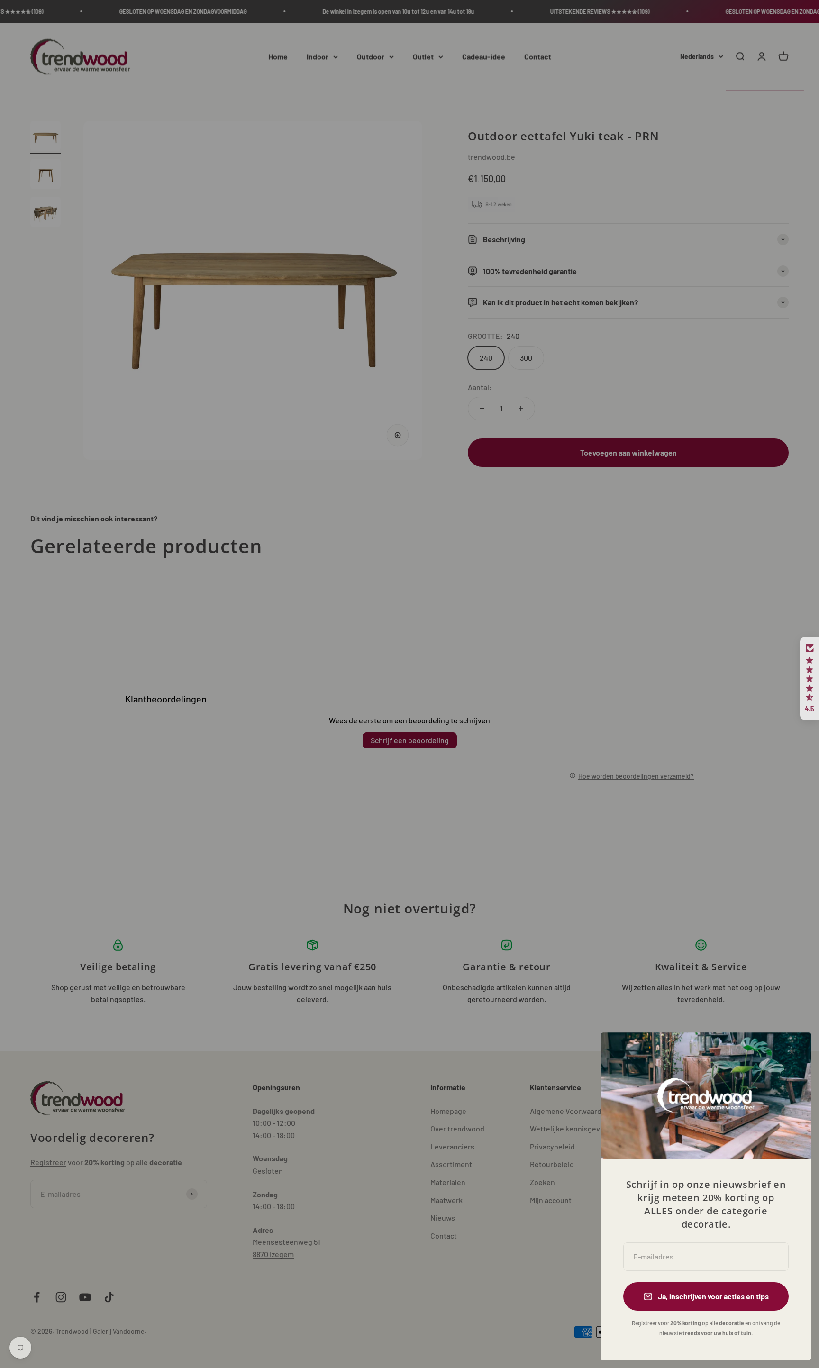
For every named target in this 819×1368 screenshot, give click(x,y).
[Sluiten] (791, 1052)
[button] (809, 678)
